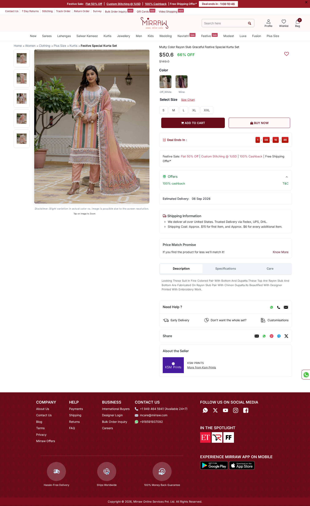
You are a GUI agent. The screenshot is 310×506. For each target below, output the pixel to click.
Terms (40, 428)
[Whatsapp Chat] (306, 374)
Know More (280, 252)
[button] (22, 58)
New (33, 36)
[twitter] (286, 336)
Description (181, 268)
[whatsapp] (264, 336)
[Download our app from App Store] (241, 465)
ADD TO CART (194, 123)
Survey (97, 11)
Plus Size (273, 36)
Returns (74, 421)
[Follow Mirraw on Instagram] (235, 410)
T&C (285, 183)
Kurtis (107, 36)
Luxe (243, 36)
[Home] (154, 23)
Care (270, 268)
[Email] (285, 307)
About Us (42, 409)
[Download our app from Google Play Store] (214, 465)
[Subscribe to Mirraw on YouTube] (225, 410)
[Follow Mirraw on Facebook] (245, 410)
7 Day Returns (30, 11)
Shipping (75, 415)
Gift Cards (145, 11)
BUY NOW (261, 123)
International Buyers (116, 409)
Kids (151, 36)
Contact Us (11, 11)
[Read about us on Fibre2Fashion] (228, 437)
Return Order (82, 11)
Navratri (186, 36)
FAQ (72, 428)
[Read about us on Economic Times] (205, 437)
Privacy (41, 434)
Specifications (225, 268)
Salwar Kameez (87, 36)
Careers (107, 428)
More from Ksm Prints (201, 367)
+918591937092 (151, 421)
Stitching (47, 11)
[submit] (249, 23)
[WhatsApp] (271, 307)
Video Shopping (171, 11)
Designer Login (112, 415)
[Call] (278, 307)
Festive (209, 36)
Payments (76, 409)
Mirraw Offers (45, 441)
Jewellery (123, 36)
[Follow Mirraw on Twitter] (215, 410)
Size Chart (188, 99)
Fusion (256, 36)
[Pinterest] (271, 336)
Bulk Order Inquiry (118, 11)
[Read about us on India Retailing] (217, 437)
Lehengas (64, 36)
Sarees (47, 36)
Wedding (165, 36)
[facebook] (279, 336)
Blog (39, 421)
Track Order (63, 11)
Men (139, 36)
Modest (228, 36)
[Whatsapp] (205, 410)
